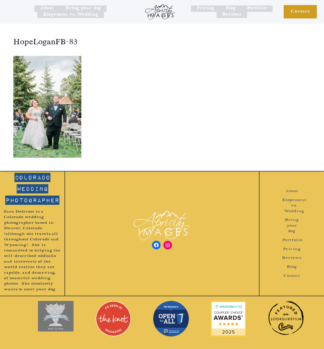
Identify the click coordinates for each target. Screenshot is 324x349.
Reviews (231, 15)
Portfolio (257, 8)
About (47, 8)
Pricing (205, 8)
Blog (231, 8)
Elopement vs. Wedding (70, 15)
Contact (300, 11)
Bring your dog (83, 8)
